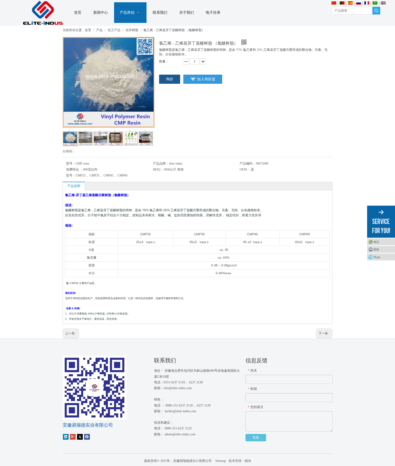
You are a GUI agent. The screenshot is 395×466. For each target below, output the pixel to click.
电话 (376, 242)
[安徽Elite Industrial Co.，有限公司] (43, 13)
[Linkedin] (66, 437)
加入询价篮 (206, 79)
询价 (169, 79)
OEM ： (245, 169)
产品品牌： (161, 163)
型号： (71, 163)
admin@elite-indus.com (180, 434)
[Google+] (73, 437)
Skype (377, 257)
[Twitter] (80, 437)
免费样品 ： (74, 169)
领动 (248, 461)
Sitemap (220, 461)
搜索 (376, 10)
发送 (256, 437)
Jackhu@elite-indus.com (180, 411)
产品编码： (248, 163)
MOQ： (158, 169)
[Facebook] (87, 437)
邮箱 (376, 249)
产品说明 (73, 186)
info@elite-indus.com (178, 388)
